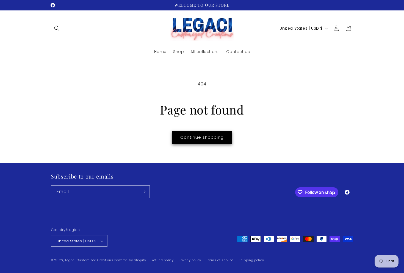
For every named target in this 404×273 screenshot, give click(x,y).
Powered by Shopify (130, 260)
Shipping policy (251, 260)
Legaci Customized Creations (89, 260)
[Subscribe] (143, 191)
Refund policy (162, 260)
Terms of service (219, 260)
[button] (57, 28)
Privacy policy (190, 260)
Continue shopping (202, 137)
